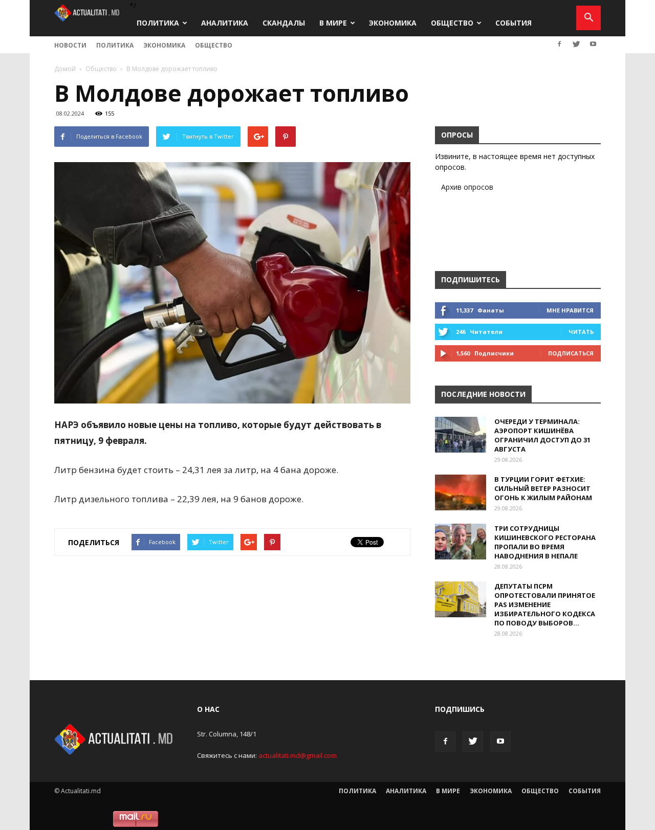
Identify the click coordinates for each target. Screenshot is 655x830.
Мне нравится (570, 310)
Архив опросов (467, 187)
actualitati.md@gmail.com (297, 755)
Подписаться (571, 353)
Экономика (393, 23)
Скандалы (284, 23)
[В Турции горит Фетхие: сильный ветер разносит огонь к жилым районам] (460, 492)
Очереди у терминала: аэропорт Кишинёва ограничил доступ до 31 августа (542, 435)
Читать (581, 331)
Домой (65, 68)
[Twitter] (576, 44)
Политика (158, 23)
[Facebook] (559, 44)
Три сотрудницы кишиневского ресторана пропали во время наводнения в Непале (545, 542)
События (513, 23)
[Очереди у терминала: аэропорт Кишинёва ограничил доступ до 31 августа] (460, 435)
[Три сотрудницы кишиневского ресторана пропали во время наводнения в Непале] (460, 541)
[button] (588, 18)
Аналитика (224, 23)
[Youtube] (593, 44)
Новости (70, 45)
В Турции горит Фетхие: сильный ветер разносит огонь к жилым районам (543, 488)
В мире (333, 23)
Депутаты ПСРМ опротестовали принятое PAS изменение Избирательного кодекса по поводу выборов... (544, 604)
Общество (452, 23)
